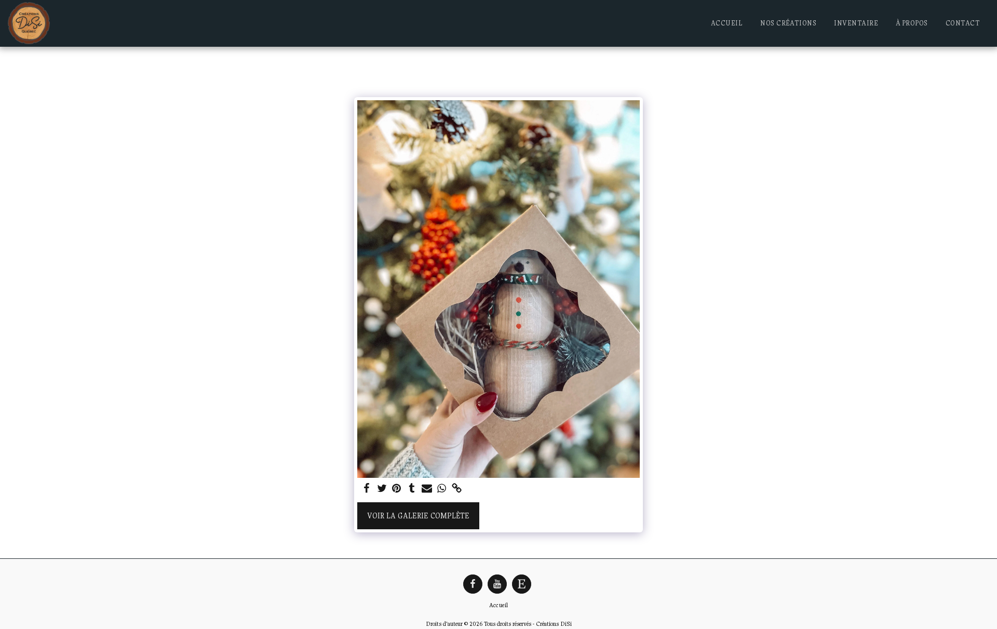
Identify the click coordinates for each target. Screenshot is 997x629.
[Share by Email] (426, 489)
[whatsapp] (441, 489)
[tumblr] (411, 489)
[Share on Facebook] (366, 489)
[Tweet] (381, 489)
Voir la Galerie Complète (418, 515)
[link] (456, 489)
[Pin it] (397, 489)
